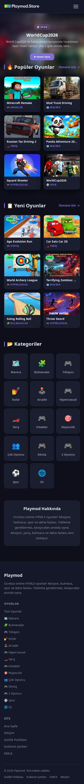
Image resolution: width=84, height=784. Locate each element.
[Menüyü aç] (76, 6)
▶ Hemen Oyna (42, 56)
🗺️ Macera (11, 618)
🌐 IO (8, 707)
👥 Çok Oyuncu (14, 680)
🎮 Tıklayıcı (12, 632)
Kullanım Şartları (15, 746)
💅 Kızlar (10, 639)
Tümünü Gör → (69, 67)
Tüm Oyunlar (13, 611)
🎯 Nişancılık (13, 673)
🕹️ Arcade (11, 645)
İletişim (9, 733)
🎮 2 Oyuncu (13, 693)
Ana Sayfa (11, 726)
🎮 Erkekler (12, 666)
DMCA (8, 753)
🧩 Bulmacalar (14, 625)
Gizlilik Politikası (15, 740)
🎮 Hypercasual (14, 652)
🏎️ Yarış (9, 659)
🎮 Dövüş (10, 686)
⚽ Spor (9, 700)
